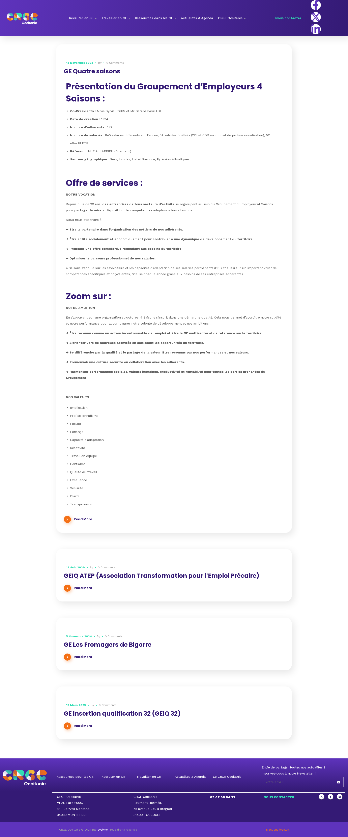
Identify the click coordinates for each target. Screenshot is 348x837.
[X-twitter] (316, 17)
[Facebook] (331, 797)
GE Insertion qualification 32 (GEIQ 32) (122, 713)
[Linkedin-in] (316, 29)
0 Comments (115, 62)
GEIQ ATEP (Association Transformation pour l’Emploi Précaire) (161, 575)
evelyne (103, 829)
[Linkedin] (340, 797)
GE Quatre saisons (92, 71)
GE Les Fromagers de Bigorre (107, 644)
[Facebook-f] (316, 5)
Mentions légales (277, 829)
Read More (83, 519)
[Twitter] (321, 797)
